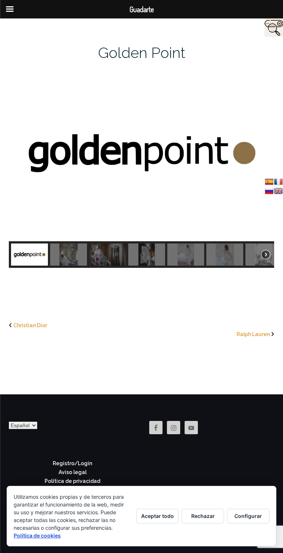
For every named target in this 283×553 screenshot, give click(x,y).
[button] (29, 254)
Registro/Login (72, 463)
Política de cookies (37, 535)
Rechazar (203, 516)
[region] (141, 166)
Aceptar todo (157, 516)
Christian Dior (30, 325)
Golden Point (141, 52)
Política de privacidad (72, 481)
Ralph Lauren (253, 334)
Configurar (248, 516)
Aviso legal (73, 472)
